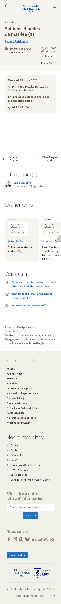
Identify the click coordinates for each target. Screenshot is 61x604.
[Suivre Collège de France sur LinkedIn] (33, 539)
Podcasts (12, 378)
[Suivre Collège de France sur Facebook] (9, 539)
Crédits (50, 589)
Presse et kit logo (16, 398)
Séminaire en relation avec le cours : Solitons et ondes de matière (33, 284)
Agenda (11, 368)
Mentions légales (36, 589)
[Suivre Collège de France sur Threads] (21, 539)
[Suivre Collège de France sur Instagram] (15, 539)
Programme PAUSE (20, 469)
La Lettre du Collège (17, 388)
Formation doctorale (18, 403)
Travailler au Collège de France (23, 408)
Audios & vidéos (15, 373)
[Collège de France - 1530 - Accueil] (30, 8)
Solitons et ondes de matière (29, 305)
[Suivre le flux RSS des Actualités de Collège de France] (46, 539)
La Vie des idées (19, 474)
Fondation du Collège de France (27, 465)
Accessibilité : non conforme (30, 595)
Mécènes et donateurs (18, 422)
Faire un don (17, 555)
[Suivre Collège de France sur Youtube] (40, 539)
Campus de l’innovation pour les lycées (30, 479)
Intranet (15, 445)
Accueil (8, 327)
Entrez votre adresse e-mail (24, 507)
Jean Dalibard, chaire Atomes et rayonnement (31, 296)
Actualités (12, 383)
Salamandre (17, 455)
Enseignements (12, 339)
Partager (47, 63)
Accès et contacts (16, 589)
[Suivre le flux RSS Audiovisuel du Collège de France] (52, 539)
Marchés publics (15, 412)
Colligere (15, 460)
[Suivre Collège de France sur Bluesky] (27, 539)
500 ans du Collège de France (22, 393)
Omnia (14, 450)
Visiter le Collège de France (21, 417)
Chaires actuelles (14, 331)
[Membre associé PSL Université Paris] (42, 573)
